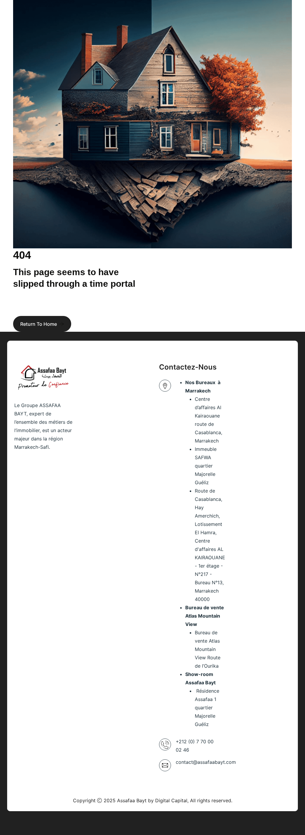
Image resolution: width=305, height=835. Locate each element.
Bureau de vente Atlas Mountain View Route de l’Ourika (207, 649)
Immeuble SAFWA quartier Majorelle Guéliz (206, 465)
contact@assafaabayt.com (206, 762)
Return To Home (38, 324)
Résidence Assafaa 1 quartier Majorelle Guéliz (207, 707)
